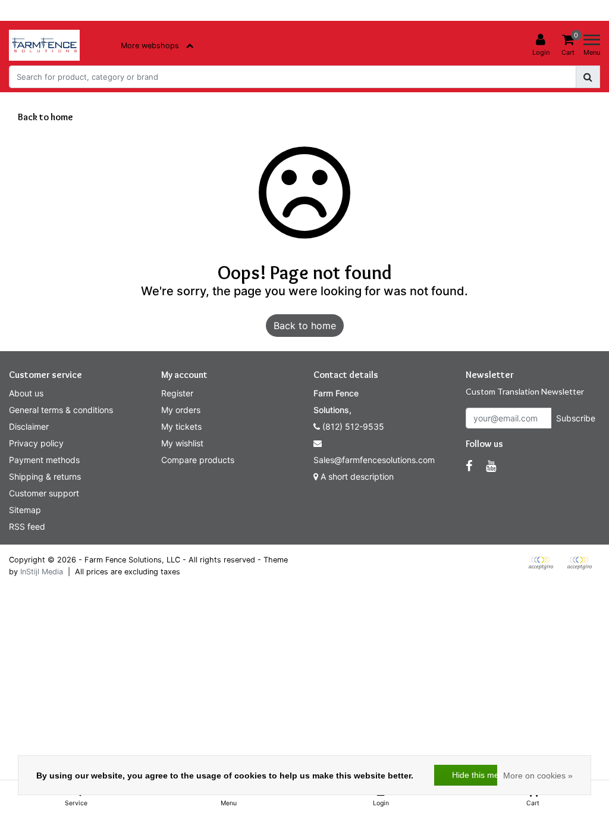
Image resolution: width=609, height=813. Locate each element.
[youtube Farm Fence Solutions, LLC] (491, 466)
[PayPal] (545, 568)
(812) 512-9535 (352, 426)
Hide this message (474, 775)
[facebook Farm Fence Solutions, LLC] (469, 466)
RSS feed (27, 526)
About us (26, 393)
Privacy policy (36, 443)
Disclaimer (29, 426)
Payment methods (44, 460)
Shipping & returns (45, 476)
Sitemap (25, 510)
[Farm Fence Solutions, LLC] (44, 45)
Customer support (44, 493)
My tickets (181, 426)
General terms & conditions (61, 410)
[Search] (587, 77)
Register (177, 393)
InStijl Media (41, 571)
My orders (180, 410)
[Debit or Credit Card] (582, 568)
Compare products (197, 460)
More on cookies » (538, 775)
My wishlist (182, 443)
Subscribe (575, 418)
